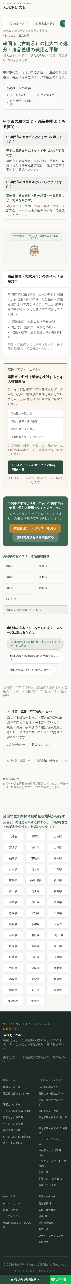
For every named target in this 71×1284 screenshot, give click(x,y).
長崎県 (58, 979)
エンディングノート (14, 1216)
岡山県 (58, 946)
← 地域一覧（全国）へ (17, 760)
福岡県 (13, 979)
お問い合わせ (46, 1229)
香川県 (13, 968)
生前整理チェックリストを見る (34, 528)
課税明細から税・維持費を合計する (31, 669)
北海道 (13, 836)
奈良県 (35, 935)
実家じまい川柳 (47, 1185)
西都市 (43, 587)
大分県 (35, 990)
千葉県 (58, 869)
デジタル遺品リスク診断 (17, 1110)
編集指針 (44, 1216)
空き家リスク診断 (13, 1123)
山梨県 (13, 902)
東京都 (13, 880)
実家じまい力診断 (13, 1117)
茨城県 (35, 858)
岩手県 (58, 836)
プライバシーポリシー (51, 1235)
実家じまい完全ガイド (51, 1093)
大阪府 (58, 924)
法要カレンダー (12, 1104)
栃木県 (58, 858)
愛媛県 (35, 968)
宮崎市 (9, 565)
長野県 (35, 902)
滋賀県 (13, 924)
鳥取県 (13, 946)
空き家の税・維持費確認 (17, 1136)
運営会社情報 (46, 1222)
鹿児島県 (13, 1001)
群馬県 (13, 869)
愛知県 (35, 913)
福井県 (58, 891)
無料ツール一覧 (12, 1087)
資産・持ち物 (10, 1209)
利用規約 (44, 1242)
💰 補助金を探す (45, 23)
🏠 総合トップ (18, 23)
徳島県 (58, 957)
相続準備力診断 (12, 1130)
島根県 (35, 946)
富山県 (13, 891)
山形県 (58, 847)
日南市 (9, 576)
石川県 (35, 891)
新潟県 (58, 880)
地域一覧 (19, 30)
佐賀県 (35, 979)
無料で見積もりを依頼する (35, 537)
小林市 (43, 576)
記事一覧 (44, 1172)
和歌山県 (57, 935)
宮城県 (13, 847)
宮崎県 (32, 30)
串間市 (43, 30)
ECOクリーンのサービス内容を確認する (34, 467)
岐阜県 (58, 902)
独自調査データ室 (49, 1110)
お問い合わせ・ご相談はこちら (30, 744)
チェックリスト (12, 1203)
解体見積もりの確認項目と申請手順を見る (34, 657)
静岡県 (13, 913)
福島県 (13, 858)
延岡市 (43, 565)
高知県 (58, 968)
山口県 (35, 957)
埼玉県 (35, 869)
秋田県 (35, 847)
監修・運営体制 (47, 1209)
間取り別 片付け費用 (50, 1178)
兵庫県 (13, 935)
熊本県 (13, 990)
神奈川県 (35, 880)
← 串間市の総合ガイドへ (50, 760)
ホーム (7, 30)
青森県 (35, 836)
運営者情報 (45, 1203)
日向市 (9, 587)
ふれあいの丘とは (49, 1087)
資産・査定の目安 (13, 1143)
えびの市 (10, 598)
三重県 (58, 913)
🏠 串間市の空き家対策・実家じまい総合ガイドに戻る (35, 643)
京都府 (35, 924)
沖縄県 (35, 1001)
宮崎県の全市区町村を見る (23, 609)
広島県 (13, 957)
